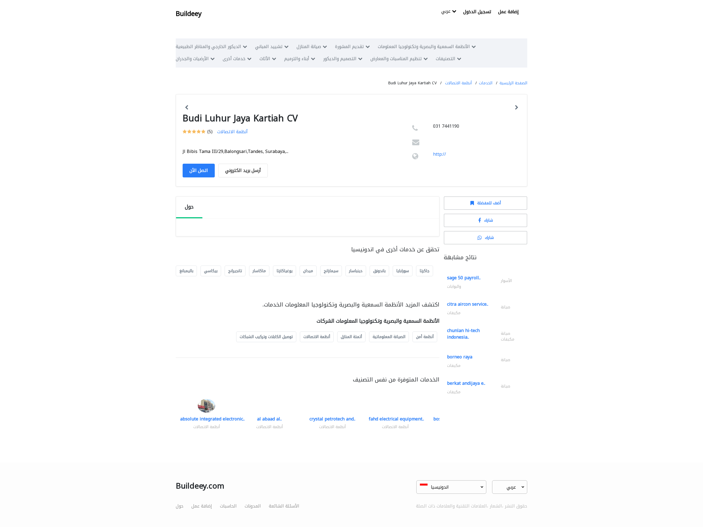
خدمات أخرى (234, 58)
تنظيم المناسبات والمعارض (396, 58)
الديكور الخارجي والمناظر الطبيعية (208, 46)
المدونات (253, 506)
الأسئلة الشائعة (284, 506)
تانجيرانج (235, 271)
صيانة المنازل (309, 46)
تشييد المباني (269, 46)
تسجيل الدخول (477, 11)
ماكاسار (259, 271)
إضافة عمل (508, 11)
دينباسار (355, 271)
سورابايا (402, 271)
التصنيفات (445, 58)
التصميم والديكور (339, 58)
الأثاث (265, 58)
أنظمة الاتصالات (458, 83)
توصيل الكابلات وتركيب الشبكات (266, 337)
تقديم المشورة (349, 46)
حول (179, 506)
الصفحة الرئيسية (513, 83)
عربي (446, 11)
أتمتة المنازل (351, 337)
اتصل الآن (198, 170)
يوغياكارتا (284, 271)
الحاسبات (228, 506)
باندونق (379, 271)
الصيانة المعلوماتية (389, 337)
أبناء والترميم (296, 58)
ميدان (308, 271)
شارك (488, 220)
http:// (439, 154)
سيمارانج (331, 271)
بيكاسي (210, 271)
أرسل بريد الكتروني (243, 170)
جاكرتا (424, 271)
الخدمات (485, 83)
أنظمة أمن (425, 337)
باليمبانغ (186, 271)
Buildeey (189, 13)
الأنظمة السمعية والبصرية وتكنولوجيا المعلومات (424, 46)
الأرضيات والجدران (192, 58)
